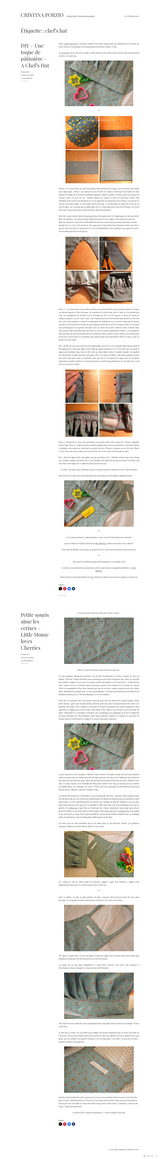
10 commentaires (27, 661)
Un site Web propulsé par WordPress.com (124, 1150)
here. (92, 577)
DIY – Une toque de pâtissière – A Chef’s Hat (35, 55)
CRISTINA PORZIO (42, 14)
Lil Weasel (103, 713)
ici (87, 549)
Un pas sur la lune (27, 75)
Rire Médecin (101, 543)
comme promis (70, 44)
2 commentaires (26, 78)
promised (66, 53)
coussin (72, 710)
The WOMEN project (131, 16)
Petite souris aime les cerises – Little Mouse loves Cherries (35, 631)
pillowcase (73, 808)
